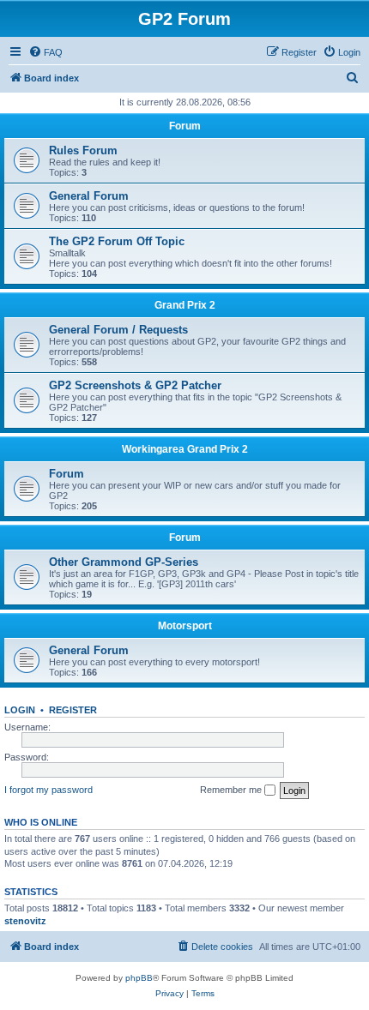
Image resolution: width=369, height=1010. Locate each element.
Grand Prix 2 (184, 305)
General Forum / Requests (118, 329)
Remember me (232, 790)
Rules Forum (83, 150)
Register (73, 710)
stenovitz (25, 921)
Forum (185, 126)
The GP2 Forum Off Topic (116, 241)
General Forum (89, 195)
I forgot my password (48, 790)
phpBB (139, 978)
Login (19, 710)
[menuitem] (45, 52)
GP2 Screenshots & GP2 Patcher (135, 385)
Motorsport (185, 626)
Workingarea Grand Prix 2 (185, 449)
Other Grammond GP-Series (123, 562)
